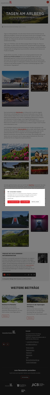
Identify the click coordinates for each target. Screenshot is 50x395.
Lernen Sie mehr (10, 198)
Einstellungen (35, 201)
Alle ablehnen (25, 201)
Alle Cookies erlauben (14, 201)
